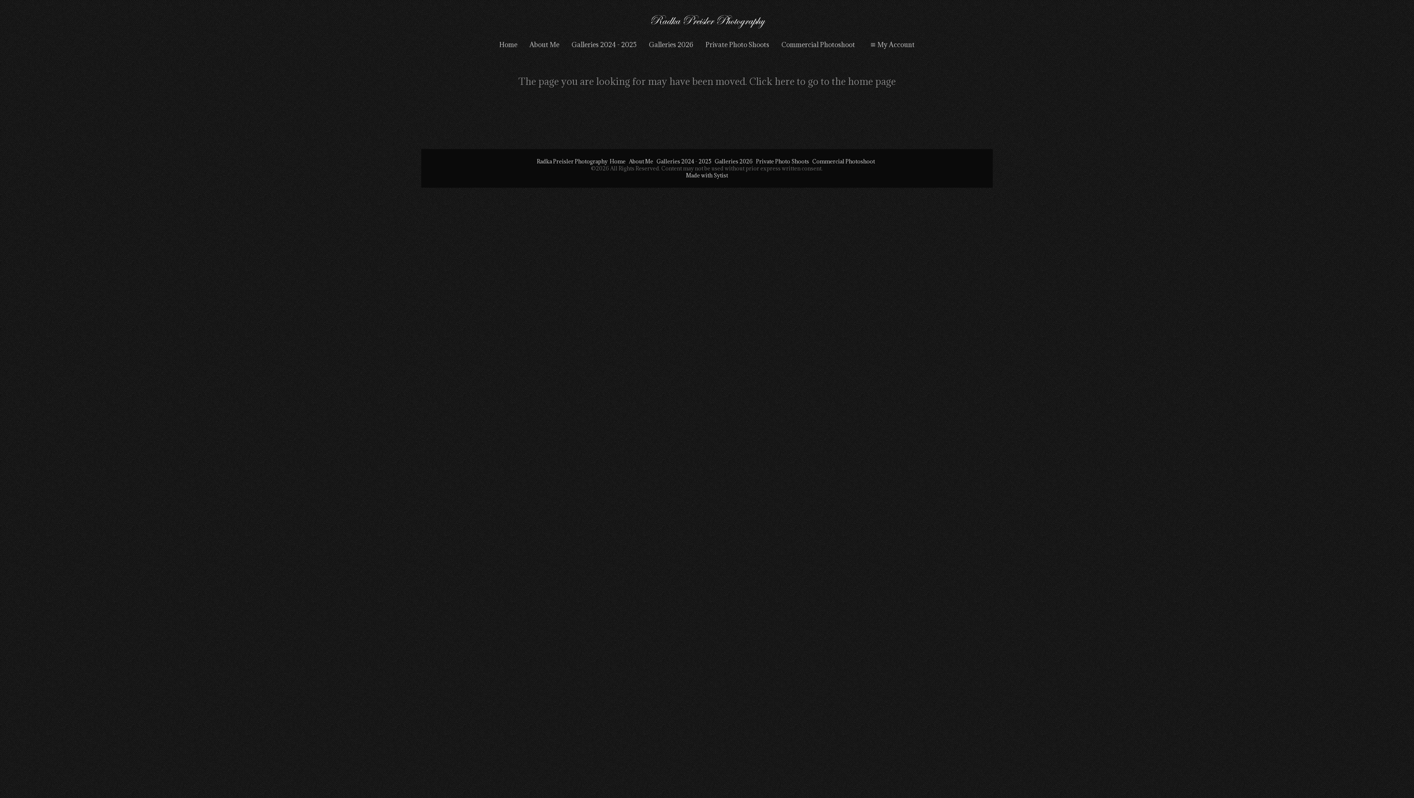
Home (508, 44)
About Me (544, 44)
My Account (896, 44)
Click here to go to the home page (822, 81)
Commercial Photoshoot (818, 44)
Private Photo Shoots (737, 44)
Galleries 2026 (671, 44)
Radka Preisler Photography (572, 161)
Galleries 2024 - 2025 (604, 44)
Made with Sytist (707, 175)
